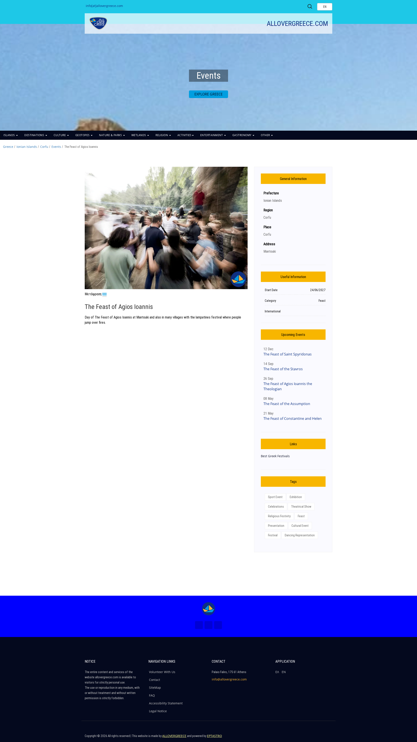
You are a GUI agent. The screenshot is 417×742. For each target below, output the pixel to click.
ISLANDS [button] (9, 135)
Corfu (44, 147)
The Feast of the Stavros (283, 369)
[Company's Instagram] (318, 737)
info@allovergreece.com (229, 679)
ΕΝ (284, 672)
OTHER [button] (266, 135)
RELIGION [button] (162, 135)
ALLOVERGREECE (174, 736)
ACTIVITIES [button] (184, 135)
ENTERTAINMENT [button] (212, 135)
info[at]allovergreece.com (104, 6)
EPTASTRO (214, 736)
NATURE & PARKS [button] (111, 135)
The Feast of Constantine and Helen (292, 418)
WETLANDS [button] (139, 135)
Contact (154, 680)
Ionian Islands (27, 147)
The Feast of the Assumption (286, 403)
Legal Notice (158, 711)
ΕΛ (277, 672)
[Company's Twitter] (309, 737)
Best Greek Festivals (275, 456)
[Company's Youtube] (328, 737)
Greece (8, 147)
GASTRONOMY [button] (242, 135)
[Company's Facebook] (300, 737)
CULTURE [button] (60, 135)
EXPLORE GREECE (208, 94)
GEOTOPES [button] (83, 135)
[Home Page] (208, 608)
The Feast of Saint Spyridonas (287, 354)
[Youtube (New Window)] (218, 625)
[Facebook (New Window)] (199, 625)
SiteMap (155, 687)
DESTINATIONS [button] (34, 135)
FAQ (152, 695)
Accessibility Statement (166, 703)
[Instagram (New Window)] (208, 625)
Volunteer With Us (162, 672)
